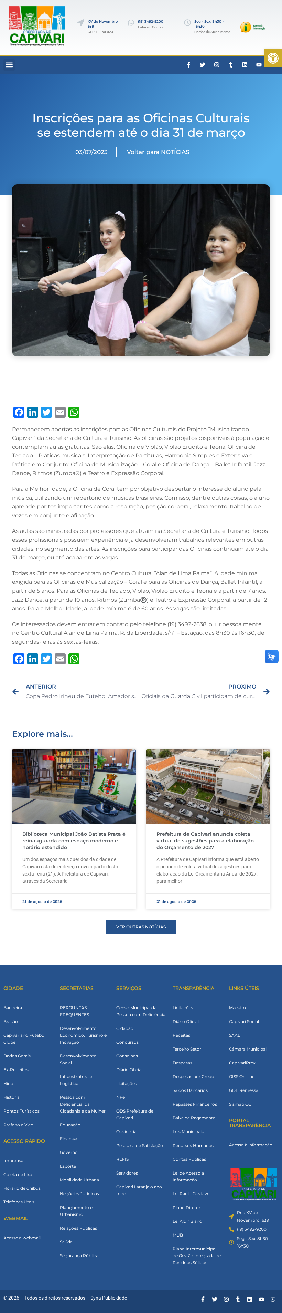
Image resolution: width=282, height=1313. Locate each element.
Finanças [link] (69, 1138)
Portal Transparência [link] (250, 1122)
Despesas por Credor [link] (194, 1076)
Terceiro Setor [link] (187, 1049)
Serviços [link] (128, 988)
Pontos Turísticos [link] (21, 1111)
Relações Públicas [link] (78, 1228)
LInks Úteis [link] (244, 988)
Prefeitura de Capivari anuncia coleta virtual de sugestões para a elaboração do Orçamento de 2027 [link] (205, 840)
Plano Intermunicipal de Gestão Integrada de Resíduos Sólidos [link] (197, 1255)
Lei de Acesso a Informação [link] (188, 1176)
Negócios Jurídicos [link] (79, 1193)
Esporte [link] (68, 1166)
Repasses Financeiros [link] (195, 1104)
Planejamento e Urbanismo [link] (76, 1211)
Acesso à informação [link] (250, 1144)
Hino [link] (8, 1083)
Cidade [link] (13, 988)
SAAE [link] (234, 1035)
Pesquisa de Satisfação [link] (139, 1145)
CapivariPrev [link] (242, 1062)
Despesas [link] (182, 1062)
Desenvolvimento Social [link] (78, 1059)
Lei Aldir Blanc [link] (187, 1221)
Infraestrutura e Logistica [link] (76, 1080)
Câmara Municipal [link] (248, 1049)
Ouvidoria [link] (126, 1131)
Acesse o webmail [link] (22, 1237)
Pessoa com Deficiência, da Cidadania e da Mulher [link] (83, 1104)
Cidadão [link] (124, 1028)
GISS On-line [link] (241, 1076)
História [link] (11, 1097)
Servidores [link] (127, 1173)
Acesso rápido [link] (24, 1141)
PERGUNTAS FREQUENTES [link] (74, 1011)
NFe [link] (120, 1097)
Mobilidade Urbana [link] (79, 1179)
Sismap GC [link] (240, 1104)
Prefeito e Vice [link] (18, 1124)
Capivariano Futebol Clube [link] (24, 1039)
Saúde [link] (66, 1241)
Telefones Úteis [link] (18, 1202)
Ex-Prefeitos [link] (16, 1069)
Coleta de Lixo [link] (17, 1174)
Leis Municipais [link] (188, 1131)
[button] (9, 65)
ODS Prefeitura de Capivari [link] (134, 1114)
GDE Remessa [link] (243, 1090)
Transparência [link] (193, 988)
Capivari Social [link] (244, 1021)
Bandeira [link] (12, 1007)
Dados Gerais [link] (17, 1055)
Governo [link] (69, 1152)
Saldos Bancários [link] (190, 1090)
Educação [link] (70, 1124)
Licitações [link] (126, 1083)
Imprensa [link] (13, 1160)
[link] (273, 58)
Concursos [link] (127, 1042)
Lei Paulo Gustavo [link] (191, 1193)
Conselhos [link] (127, 1055)
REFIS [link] (122, 1159)
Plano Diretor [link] (186, 1207)
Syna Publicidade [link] (108, 1298)
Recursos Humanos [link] (193, 1145)
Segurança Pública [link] (79, 1255)
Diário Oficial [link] (129, 1069)
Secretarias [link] (77, 988)
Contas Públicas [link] (189, 1159)
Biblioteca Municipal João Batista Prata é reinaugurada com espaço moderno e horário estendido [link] (74, 840)
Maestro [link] (237, 1007)
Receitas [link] (181, 1035)
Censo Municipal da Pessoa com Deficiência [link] (140, 1011)
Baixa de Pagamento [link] (194, 1117)
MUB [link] (178, 1235)
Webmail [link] (15, 1218)
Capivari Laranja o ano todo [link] (139, 1190)
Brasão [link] (10, 1021)
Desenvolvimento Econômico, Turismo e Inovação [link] (83, 1035)
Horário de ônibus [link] (22, 1188)
